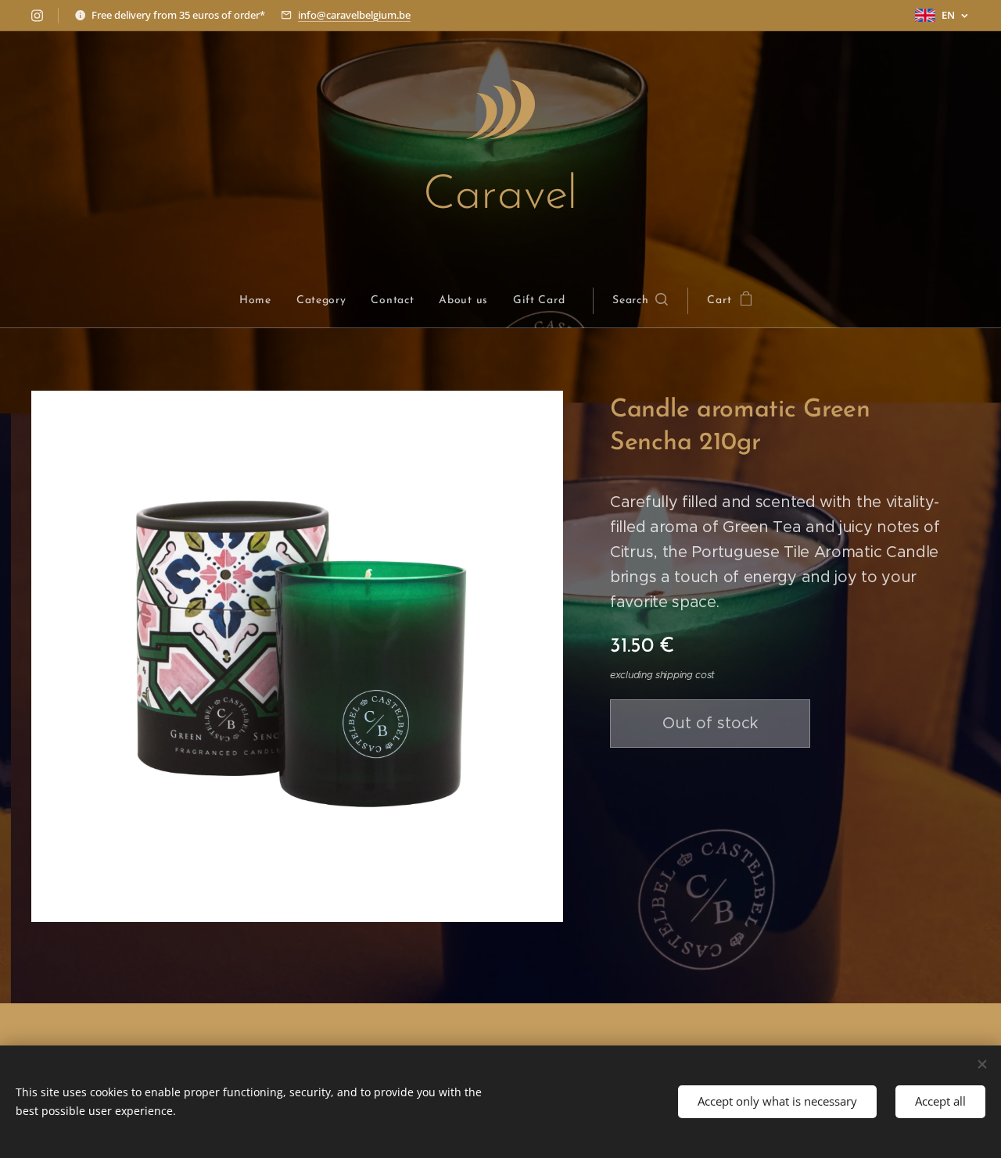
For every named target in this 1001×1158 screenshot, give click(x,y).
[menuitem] (261, 300)
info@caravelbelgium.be (354, 15)
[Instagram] (37, 15)
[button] (640, 300)
